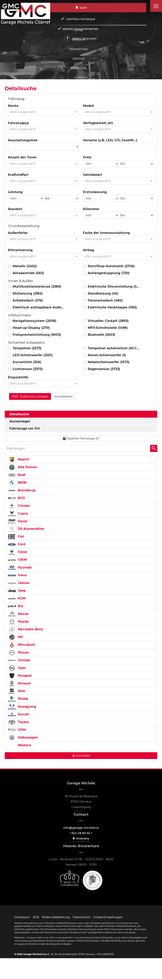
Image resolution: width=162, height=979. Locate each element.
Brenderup (26, 490)
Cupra (22, 513)
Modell (88, 106)
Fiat (20, 536)
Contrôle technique (80, 19)
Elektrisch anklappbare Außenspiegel (39, 307)
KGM (21, 598)
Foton (22, 552)
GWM (22, 560)
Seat (21, 691)
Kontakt (81, 77)
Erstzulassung (95, 192)
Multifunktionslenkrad (37, 286)
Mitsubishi (26, 645)
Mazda (23, 621)
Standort (15, 209)
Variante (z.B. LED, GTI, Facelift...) (110, 140)
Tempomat (27, 348)
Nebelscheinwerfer (108, 362)
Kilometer (91, 209)
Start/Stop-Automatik (111, 266)
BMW (22, 482)
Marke (13, 106)
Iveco (21, 575)
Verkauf (78, 39)
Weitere (24, 745)
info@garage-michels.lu (81, 828)
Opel (21, 668)
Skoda (22, 699)
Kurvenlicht (27, 362)
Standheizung (103, 293)
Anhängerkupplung (109, 273)
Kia (20, 606)
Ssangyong (26, 706)
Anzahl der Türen (22, 157)
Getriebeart (92, 175)
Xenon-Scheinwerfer (107, 355)
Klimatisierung (20, 250)
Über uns (78, 68)
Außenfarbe (17, 233)
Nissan (23, 652)
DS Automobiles (30, 529)
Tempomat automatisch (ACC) (114, 348)
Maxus (23, 614)
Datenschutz (81, 917)
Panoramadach (105, 300)
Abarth (23, 459)
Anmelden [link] (83, 755)
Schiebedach (28, 300)
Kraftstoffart (18, 175)
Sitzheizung (27, 293)
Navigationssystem (34, 321)
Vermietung (78, 49)
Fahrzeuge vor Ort (24, 428)
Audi (21, 475)
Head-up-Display (31, 328)
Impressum (22, 917)
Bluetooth (101, 335)
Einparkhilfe (18, 377)
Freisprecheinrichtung (37, 335)
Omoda (23, 660)
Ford (21, 544)
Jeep (21, 590)
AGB (36, 917)
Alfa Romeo (27, 467)
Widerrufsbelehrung (56, 917)
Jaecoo (23, 583)
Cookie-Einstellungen (107, 917)
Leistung (15, 192)
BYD (21, 498)
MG (20, 637)
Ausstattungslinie (23, 140)
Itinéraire (82, 838)
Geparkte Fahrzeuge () (83, 438)
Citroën (23, 506)
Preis (87, 157)
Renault (24, 683)
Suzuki (23, 714)
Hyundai (24, 567)
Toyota (23, 722)
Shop (83, 7)
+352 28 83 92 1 (81, 833)
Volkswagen (27, 737)
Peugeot (24, 676)
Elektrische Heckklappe (112, 307)
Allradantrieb (28, 273)
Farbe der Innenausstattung (106, 233)
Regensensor (104, 369)
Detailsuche (19, 414)
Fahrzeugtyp (18, 123)
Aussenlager (19, 421)
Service (79, 58)
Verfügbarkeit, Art (98, 123)
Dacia (22, 521)
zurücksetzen (63, 396)
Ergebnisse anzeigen (30, 396)
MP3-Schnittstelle (108, 328)
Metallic (25, 266)
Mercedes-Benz (30, 629)
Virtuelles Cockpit (108, 321)
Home (78, 30)
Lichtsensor (28, 369)
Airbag (88, 250)
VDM (21, 730)
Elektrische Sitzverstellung (114, 286)
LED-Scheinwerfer (33, 355)
